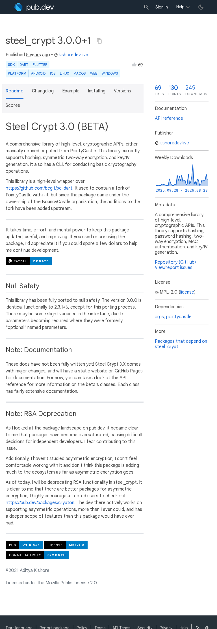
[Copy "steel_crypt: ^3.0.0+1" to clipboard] (99, 41)
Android (38, 73)
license (187, 292)
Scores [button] (13, 105)
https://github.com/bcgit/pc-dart (39, 188)
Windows (110, 73)
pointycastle (179, 317)
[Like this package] (134, 64)
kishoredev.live (73, 55)
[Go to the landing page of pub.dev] (34, 7)
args (159, 317)
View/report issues (173, 267)
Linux (64, 73)
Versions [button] (122, 91)
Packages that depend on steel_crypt (181, 344)
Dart (23, 64)
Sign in (161, 7)
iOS (52, 73)
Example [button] (70, 91)
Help (180, 6)
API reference (169, 118)
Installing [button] (96, 91)
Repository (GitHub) (175, 262)
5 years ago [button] (38, 55)
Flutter (40, 64)
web (93, 73)
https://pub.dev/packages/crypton (40, 503)
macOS (79, 73)
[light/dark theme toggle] (201, 7)
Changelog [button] (43, 91)
